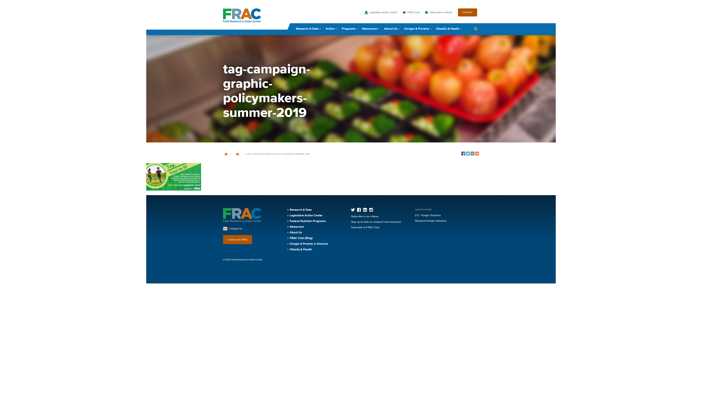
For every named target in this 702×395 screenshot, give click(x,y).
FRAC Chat (413, 12)
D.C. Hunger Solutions (428, 215)
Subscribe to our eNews (365, 216)
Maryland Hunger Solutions (430, 220)
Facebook (359, 210)
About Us (390, 28)
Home (226, 154)
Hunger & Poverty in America (309, 243)
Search (475, 28)
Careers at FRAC (238, 239)
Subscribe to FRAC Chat (365, 227)
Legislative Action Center (383, 12)
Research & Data (307, 28)
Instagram (371, 210)
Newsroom (369, 28)
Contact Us (235, 228)
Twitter (353, 210)
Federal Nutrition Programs (308, 221)
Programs (348, 28)
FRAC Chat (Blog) (301, 238)
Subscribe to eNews (441, 12)
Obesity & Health (447, 28)
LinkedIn (365, 210)
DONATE (468, 12)
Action (330, 28)
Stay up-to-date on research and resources (376, 221)
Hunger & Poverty (416, 28)
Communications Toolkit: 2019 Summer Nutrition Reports (237, 154)
